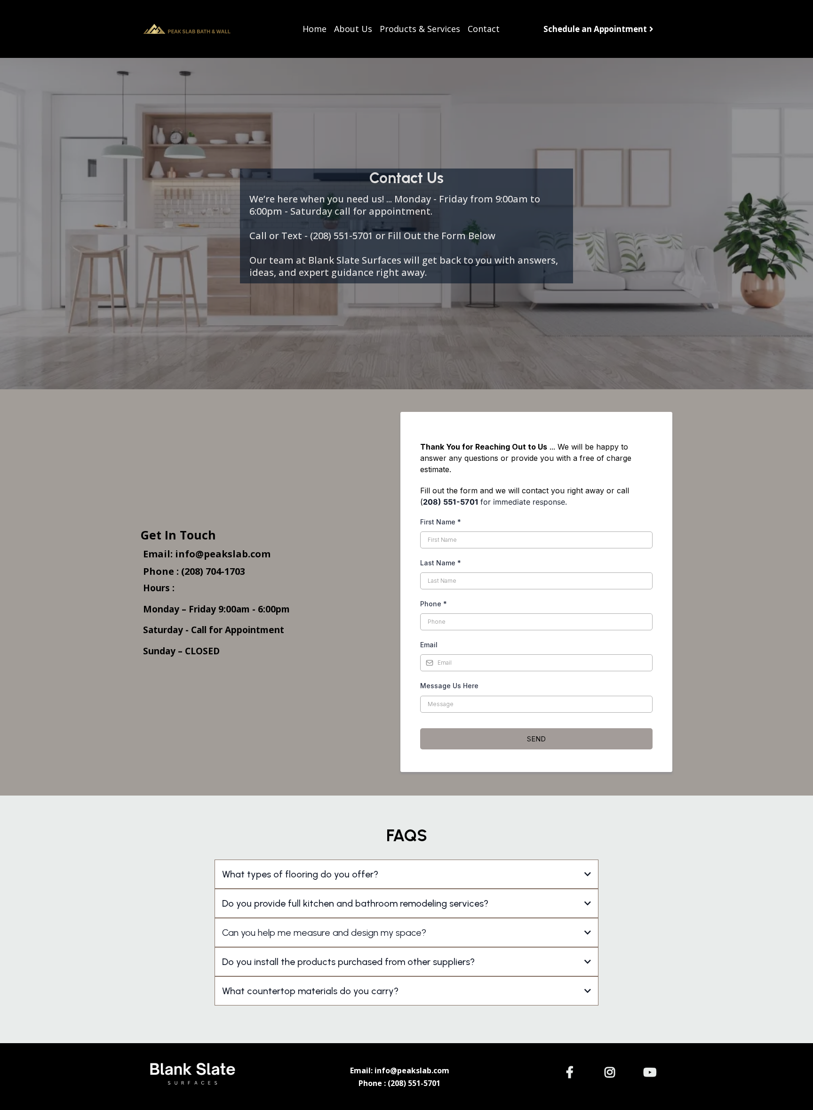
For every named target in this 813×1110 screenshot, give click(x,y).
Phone (433, 604)
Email (429, 645)
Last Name (440, 563)
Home (315, 29)
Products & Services (420, 29)
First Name (440, 522)
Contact (484, 29)
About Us (353, 29)
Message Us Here (449, 686)
